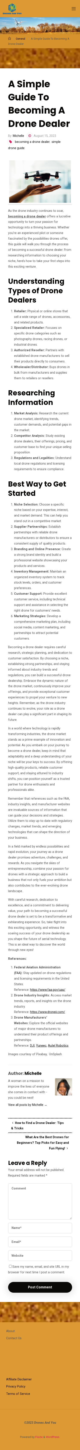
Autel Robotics (58, 1045)
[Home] (9, 38)
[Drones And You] (12, 8)
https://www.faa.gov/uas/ (47, 990)
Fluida (39, 1437)
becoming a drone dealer (32, 142)
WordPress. (53, 1437)
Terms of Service (18, 1394)
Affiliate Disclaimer (19, 1379)
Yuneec (41, 1045)
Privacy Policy (15, 1386)
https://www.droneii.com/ (47, 1012)
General (20, 38)
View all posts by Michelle (27, 1105)
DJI (32, 1045)
